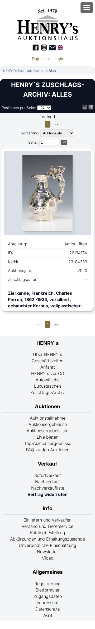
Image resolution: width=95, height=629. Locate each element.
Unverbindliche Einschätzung (47, 545)
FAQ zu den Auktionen (47, 449)
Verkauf (47, 464)
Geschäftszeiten (47, 360)
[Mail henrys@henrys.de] (52, 47)
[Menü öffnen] (86, 7)
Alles (52, 71)
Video (47, 558)
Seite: (33, 142)
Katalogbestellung (47, 532)
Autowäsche (48, 379)
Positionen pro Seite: (19, 108)
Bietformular (48, 590)
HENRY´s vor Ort (47, 373)
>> (56, 124)
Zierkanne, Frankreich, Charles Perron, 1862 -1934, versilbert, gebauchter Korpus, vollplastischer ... (47, 299)
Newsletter (47, 551)
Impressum (47, 602)
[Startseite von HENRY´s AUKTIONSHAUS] (47, 38)
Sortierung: (30, 133)
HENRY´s (47, 343)
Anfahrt (47, 367)
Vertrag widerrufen (47, 494)
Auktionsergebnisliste (47, 430)
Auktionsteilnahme (47, 418)
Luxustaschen (47, 386)
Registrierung (48, 583)
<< (39, 124)
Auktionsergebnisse (47, 424)
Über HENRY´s (47, 354)
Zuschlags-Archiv (47, 392)
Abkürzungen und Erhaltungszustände (47, 539)
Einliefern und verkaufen (47, 520)
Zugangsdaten (48, 596)
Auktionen (47, 406)
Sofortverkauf (47, 475)
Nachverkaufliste (47, 488)
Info (48, 508)
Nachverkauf (47, 481)
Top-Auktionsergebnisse (47, 443)
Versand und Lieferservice (47, 526)
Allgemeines (47, 572)
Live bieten (47, 437)
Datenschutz (47, 609)
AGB (47, 615)
